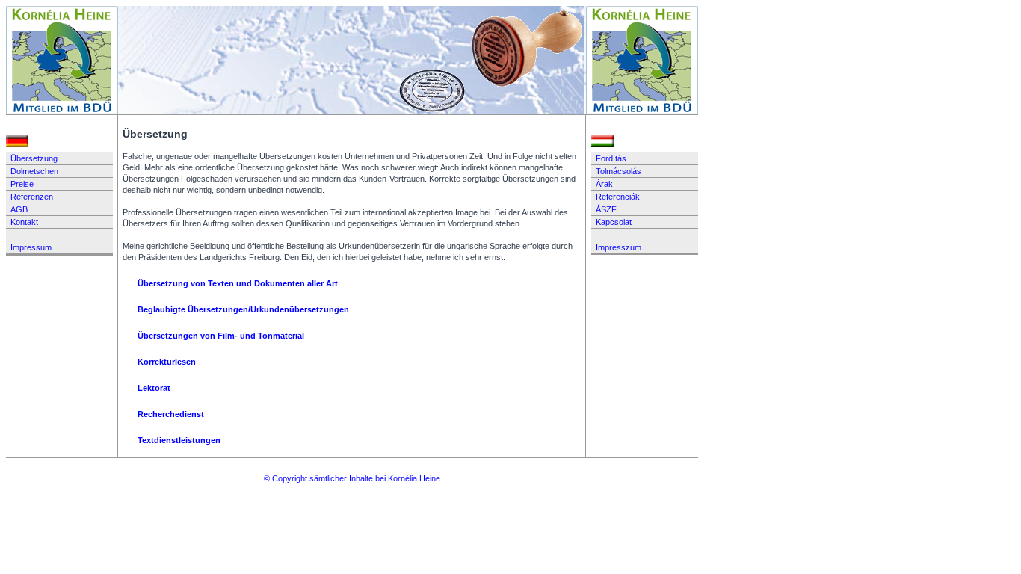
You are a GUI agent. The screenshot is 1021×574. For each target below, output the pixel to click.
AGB (19, 209)
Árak (604, 183)
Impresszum (618, 247)
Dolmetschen (34, 171)
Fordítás (611, 158)
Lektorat (154, 387)
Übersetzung (34, 158)
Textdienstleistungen (179, 440)
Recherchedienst (171, 414)
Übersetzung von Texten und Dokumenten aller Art (238, 283)
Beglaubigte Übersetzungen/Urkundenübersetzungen (243, 309)
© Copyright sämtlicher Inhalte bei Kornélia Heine (352, 478)
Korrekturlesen (167, 361)
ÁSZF (606, 209)
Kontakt (24, 221)
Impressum (31, 247)
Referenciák (618, 196)
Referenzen (31, 196)
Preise (22, 183)
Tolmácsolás (618, 171)
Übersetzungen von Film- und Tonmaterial (221, 335)
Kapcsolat (614, 221)
